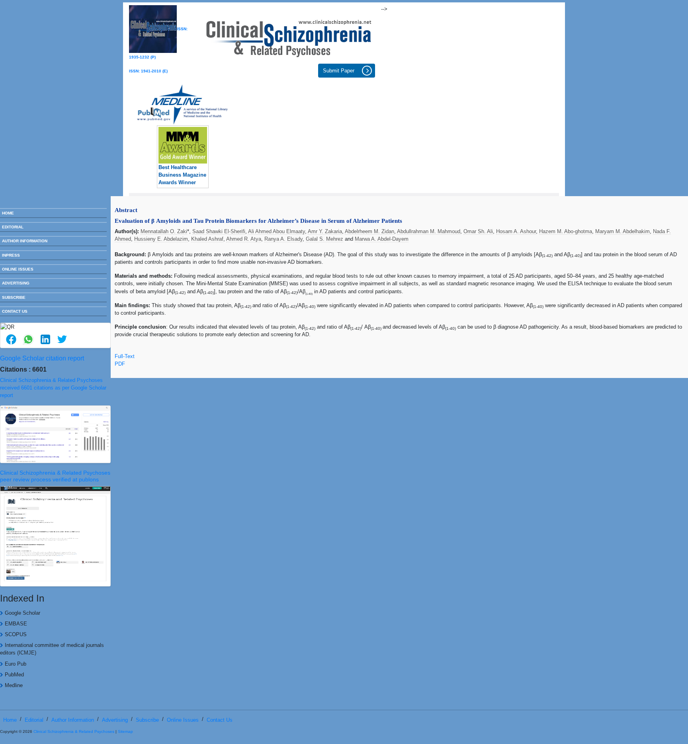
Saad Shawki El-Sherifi (218, 231)
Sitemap (125, 731)
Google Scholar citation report (42, 358)
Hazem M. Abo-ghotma (565, 231)
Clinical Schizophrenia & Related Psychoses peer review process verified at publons (55, 476)
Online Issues (183, 720)
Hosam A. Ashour (516, 231)
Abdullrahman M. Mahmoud (428, 231)
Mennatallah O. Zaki (164, 231)
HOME (8, 213)
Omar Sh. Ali (478, 231)
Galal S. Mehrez (324, 239)
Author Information (72, 720)
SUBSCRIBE (13, 297)
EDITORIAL (12, 227)
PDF (120, 364)
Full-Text (125, 356)
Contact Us (220, 720)
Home (10, 720)
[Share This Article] (11, 339)
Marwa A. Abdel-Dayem (381, 239)
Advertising (115, 720)
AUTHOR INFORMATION (24, 241)
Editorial (34, 720)
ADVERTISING (15, 283)
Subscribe (147, 720)
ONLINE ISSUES (17, 269)
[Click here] (289, 36)
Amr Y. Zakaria (325, 231)
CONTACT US (14, 311)
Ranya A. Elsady (283, 239)
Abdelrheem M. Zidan (369, 231)
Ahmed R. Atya (243, 239)
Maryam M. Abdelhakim (622, 231)
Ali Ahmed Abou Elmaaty (276, 231)
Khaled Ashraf (207, 239)
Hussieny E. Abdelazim (161, 239)
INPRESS (11, 255)
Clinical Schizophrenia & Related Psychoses (73, 731)
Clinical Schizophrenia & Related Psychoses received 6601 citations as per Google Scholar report (53, 387)
